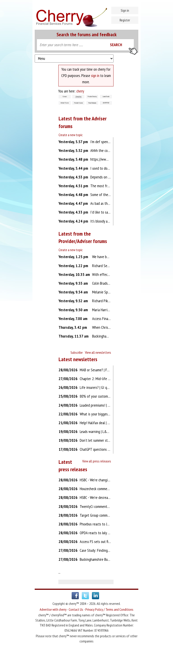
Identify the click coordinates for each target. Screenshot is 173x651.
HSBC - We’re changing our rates (102, 479)
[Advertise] (106, 103)
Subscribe (77, 352)
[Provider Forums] (78, 103)
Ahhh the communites (105, 150)
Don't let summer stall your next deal (106, 440)
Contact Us (76, 609)
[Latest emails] (106, 97)
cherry (80, 91)
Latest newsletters (78, 359)
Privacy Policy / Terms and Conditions (109, 609)
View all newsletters (98, 352)
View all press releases (96, 461)
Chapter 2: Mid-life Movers (99, 378)
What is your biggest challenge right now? (110, 414)
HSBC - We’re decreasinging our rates (106, 497)
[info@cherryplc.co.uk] (65, 97)
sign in (95, 75)
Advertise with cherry (53, 609)
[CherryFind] (78, 97)
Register (125, 20)
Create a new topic (71, 135)
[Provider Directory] (92, 97)
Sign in (125, 10)
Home (86, 16)
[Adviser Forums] (65, 103)
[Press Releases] (92, 103)
